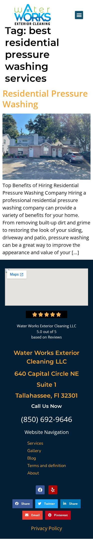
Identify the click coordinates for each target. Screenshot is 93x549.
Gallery (34, 451)
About (33, 473)
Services (35, 443)
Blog (31, 458)
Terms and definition (46, 465)
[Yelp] (52, 489)
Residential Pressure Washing (45, 98)
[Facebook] (40, 489)
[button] (79, 15)
